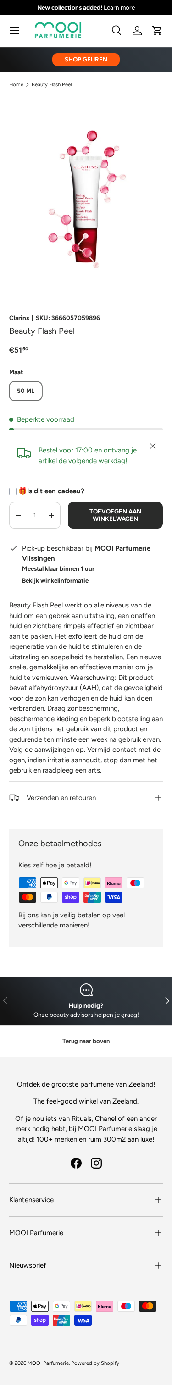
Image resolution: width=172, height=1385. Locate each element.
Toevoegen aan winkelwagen (115, 515)
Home (16, 84)
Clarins (19, 317)
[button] (157, 31)
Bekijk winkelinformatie (55, 580)
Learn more (119, 7)
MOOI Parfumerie (48, 1363)
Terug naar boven (86, 1040)
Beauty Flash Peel (52, 84)
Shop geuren (86, 59)
